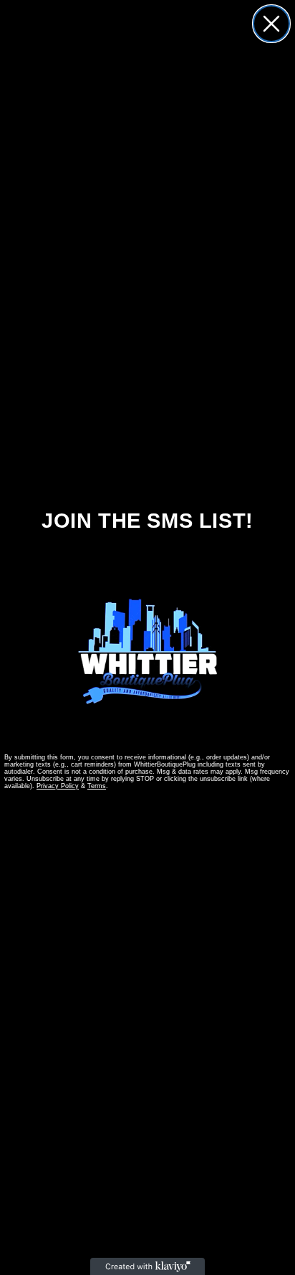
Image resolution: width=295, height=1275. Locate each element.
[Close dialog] (271, 24)
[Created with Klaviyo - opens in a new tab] (147, 1266)
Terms (96, 786)
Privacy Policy (58, 786)
